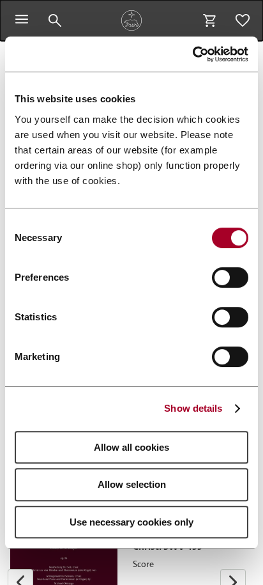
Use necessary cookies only (131, 522)
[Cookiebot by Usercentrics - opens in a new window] (192, 54)
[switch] (230, 277)
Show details (193, 408)
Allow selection (132, 484)
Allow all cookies (131, 447)
